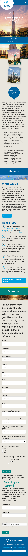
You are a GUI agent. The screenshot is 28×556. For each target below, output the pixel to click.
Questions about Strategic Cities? (12, 280)
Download (6, 472)
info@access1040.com (19, 547)
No (4, 452)
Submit (5, 532)
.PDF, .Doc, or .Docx (7, 526)
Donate (14, 551)
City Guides (10, 228)
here (20, 232)
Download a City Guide (14, 91)
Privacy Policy (7, 547)
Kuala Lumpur (14, 41)
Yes (4, 450)
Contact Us (7, 216)
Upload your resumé (8, 522)
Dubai (14, 38)
